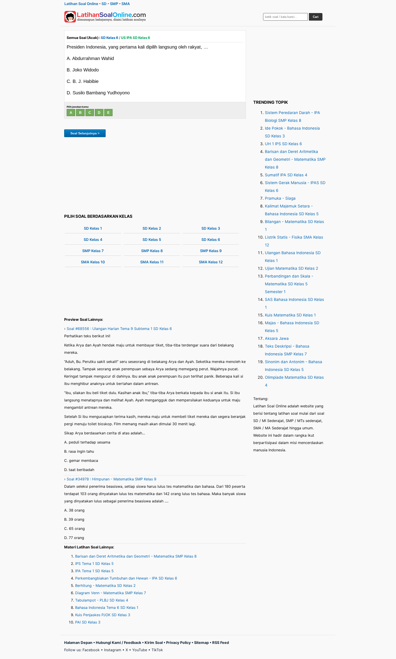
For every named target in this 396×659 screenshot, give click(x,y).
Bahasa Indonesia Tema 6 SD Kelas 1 (106, 607)
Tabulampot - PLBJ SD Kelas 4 (101, 600)
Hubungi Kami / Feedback (118, 642)
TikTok (157, 650)
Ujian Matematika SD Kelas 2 (291, 268)
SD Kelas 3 (210, 228)
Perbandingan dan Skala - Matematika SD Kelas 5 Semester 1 (289, 284)
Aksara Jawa (277, 338)
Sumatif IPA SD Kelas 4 (286, 175)
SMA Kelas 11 (152, 262)
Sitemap (201, 642)
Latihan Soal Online (81, 3)
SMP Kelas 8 (152, 250)
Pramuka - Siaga (280, 198)
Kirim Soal (154, 642)
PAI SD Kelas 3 (87, 622)
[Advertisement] (155, 175)
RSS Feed (220, 642)
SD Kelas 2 (152, 228)
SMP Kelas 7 (93, 250)
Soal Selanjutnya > (84, 133)
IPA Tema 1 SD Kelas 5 (94, 571)
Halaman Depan (78, 642)
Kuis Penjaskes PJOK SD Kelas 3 (102, 615)
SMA (125, 3)
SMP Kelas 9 (211, 250)
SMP (114, 3)
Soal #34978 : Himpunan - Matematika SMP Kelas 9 (111, 479)
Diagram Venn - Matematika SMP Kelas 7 (110, 593)
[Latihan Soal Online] (105, 16)
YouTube (139, 650)
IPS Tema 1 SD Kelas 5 (94, 563)
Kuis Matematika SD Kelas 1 (290, 315)
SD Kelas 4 (93, 239)
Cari (316, 17)
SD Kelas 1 (93, 228)
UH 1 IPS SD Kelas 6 (283, 144)
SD (104, 3)
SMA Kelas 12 (211, 262)
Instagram (112, 650)
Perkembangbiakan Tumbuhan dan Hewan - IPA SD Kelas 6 (126, 578)
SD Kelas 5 (152, 239)
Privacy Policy (178, 642)
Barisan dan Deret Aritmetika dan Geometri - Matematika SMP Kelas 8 (136, 556)
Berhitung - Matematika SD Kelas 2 (105, 585)
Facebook (91, 650)
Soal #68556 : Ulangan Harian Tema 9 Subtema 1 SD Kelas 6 (119, 328)
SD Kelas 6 (109, 37)
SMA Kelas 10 (93, 262)
